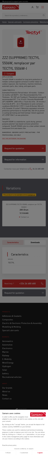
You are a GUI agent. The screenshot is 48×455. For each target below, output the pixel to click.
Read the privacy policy (9, 445)
